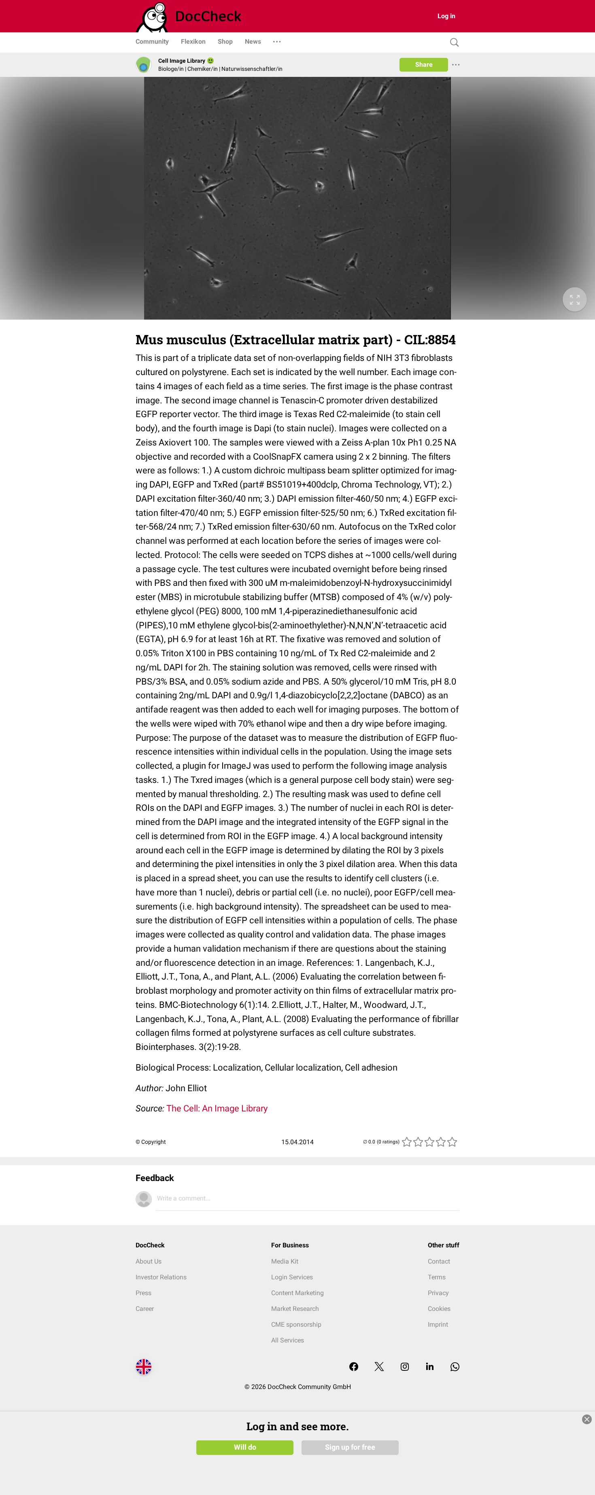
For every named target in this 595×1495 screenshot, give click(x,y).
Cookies (439, 1309)
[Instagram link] (404, 1367)
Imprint (438, 1324)
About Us (149, 1261)
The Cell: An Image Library (217, 1108)
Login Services (292, 1277)
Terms (437, 1277)
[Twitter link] (379, 1367)
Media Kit (284, 1261)
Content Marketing (297, 1293)
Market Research (295, 1309)
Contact (439, 1261)
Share (424, 64)
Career (145, 1309)
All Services (287, 1340)
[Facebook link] (353, 1367)
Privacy (438, 1293)
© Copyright (151, 1142)
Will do (245, 1447)
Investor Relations (161, 1277)
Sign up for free (350, 1447)
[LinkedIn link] (429, 1367)
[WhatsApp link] (454, 1367)
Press (143, 1293)
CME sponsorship (296, 1324)
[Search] (452, 42)
